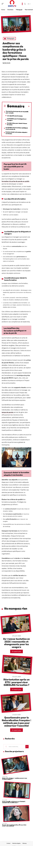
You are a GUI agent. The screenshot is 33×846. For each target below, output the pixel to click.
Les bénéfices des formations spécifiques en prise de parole (17, 128)
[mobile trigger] (3, 4)
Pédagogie (11, 38)
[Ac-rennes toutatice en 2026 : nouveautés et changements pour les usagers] (15, 624)
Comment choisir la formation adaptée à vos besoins (16, 132)
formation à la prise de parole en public (15, 181)
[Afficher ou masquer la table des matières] (27, 106)
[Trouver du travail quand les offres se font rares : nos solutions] (16, 813)
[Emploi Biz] (12, 4)
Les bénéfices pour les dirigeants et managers (16, 119)
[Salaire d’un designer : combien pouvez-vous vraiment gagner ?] (15, 765)
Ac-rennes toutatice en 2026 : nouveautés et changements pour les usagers (16, 643)
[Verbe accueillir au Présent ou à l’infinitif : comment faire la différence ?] (17, 790)
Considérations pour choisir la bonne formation (17, 124)
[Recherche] (25, 4)
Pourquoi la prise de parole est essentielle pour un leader (17, 112)
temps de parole (7, 412)
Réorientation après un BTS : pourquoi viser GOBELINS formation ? (16, 682)
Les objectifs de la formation (15, 116)
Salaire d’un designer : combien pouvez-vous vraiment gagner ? (14, 778)
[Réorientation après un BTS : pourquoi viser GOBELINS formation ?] (17, 665)
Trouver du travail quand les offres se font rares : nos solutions (14, 825)
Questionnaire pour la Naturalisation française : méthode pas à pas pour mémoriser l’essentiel (16, 721)
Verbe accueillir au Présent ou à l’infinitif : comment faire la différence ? (13, 802)
